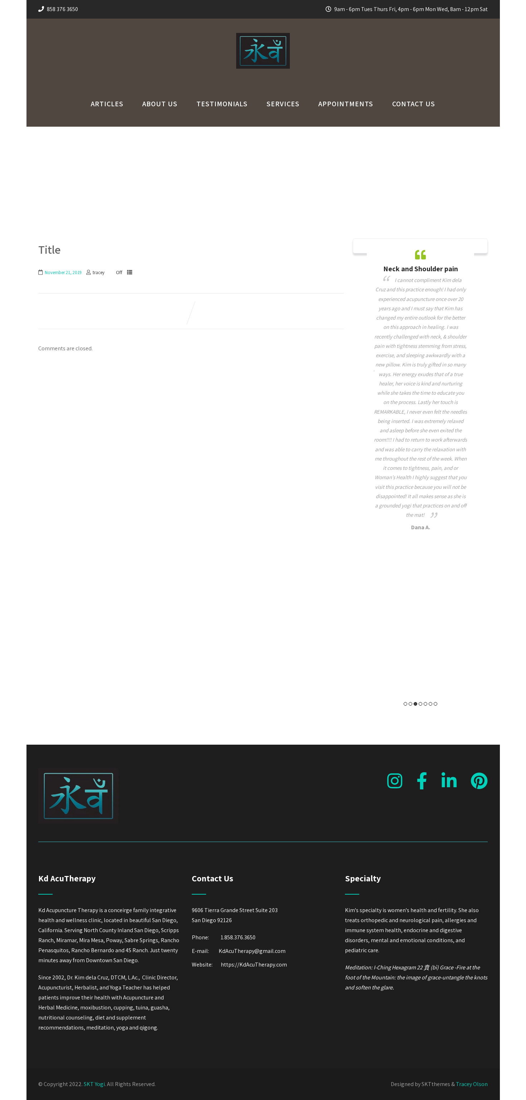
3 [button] (415, 704)
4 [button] (420, 704)
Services (283, 103)
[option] (420, 391)
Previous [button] (369, 479)
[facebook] (422, 780)
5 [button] (425, 704)
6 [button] (430, 704)
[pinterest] (479, 780)
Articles (107, 103)
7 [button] (435, 704)
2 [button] (410, 704)
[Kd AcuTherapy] (263, 75)
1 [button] (405, 704)
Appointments (345, 103)
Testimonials (222, 103)
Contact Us (413, 103)
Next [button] (471, 479)
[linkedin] (449, 780)
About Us (159, 103)
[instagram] (394, 780)
